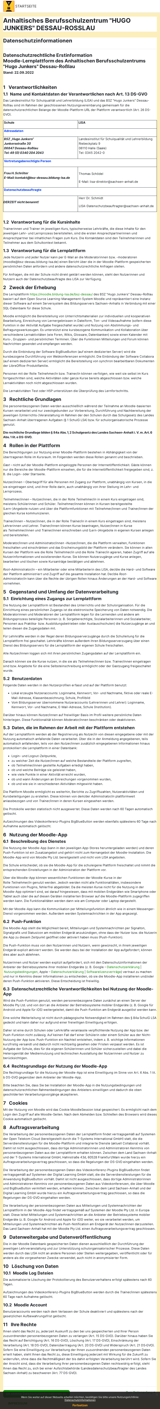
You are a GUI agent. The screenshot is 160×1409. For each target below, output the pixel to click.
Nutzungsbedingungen (21, 972)
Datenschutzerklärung (123, 967)
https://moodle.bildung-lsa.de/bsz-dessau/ (61, 294)
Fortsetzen (80, 1405)
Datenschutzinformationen (80, 1400)
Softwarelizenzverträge (103, 972)
